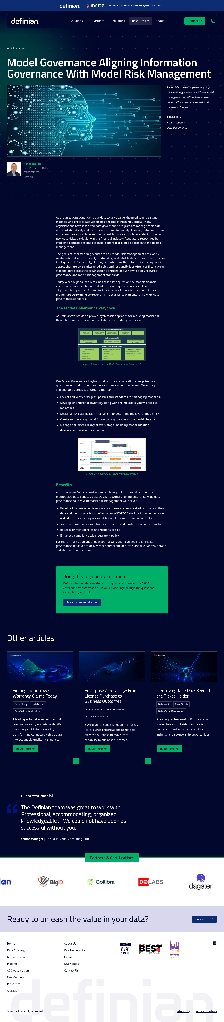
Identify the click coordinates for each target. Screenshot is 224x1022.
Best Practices (175, 122)
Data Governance (177, 127)
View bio (29, 177)
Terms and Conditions (206, 1011)
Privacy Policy (183, 1011)
